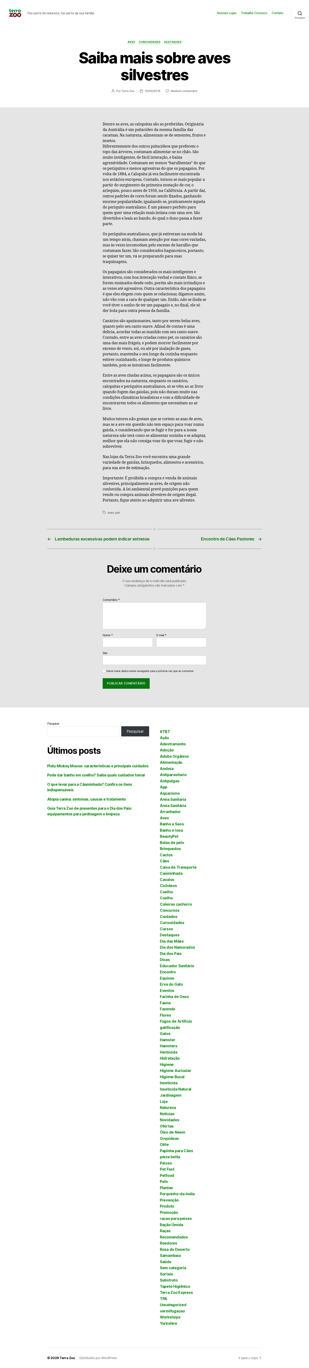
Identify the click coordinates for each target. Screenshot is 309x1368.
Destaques (173, 42)
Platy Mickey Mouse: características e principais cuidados (97, 766)
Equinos (167, 978)
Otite (164, 1144)
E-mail (161, 635)
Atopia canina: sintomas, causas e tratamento (86, 799)
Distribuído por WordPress (98, 1358)
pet (117, 512)
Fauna (165, 1003)
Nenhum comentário (184, 91)
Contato (277, 13)
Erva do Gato (171, 984)
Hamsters (168, 1046)
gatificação (170, 1027)
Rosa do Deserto (175, 1249)
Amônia (166, 768)
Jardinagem (170, 1095)
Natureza (168, 1107)
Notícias (167, 1114)
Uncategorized (173, 1305)
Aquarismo (170, 793)
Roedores (168, 1243)
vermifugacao (172, 1311)
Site (105, 653)
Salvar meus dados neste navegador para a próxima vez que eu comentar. (150, 671)
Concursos (170, 910)
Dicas (165, 959)
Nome (108, 635)
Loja (164, 1101)
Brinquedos (170, 848)
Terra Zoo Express (176, 1292)
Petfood (167, 1175)
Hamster (167, 1040)
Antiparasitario (173, 775)
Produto (167, 1206)
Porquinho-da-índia (177, 1194)
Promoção (169, 1212)
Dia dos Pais (171, 953)
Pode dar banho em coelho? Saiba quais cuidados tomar (96, 775)
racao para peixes (176, 1218)
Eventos (167, 990)
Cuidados (168, 916)
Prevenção (169, 1200)
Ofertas (167, 1126)
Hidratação (170, 1058)
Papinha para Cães (176, 1151)
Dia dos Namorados (177, 947)
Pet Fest (167, 1169)
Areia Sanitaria (173, 799)
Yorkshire (168, 1323)
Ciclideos (168, 885)
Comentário (111, 600)
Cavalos (167, 879)
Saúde (165, 1262)
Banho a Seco (172, 824)
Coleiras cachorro (176, 904)
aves (111, 512)
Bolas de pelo (172, 842)
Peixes (166, 1163)
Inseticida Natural (175, 1089)
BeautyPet (169, 836)
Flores (165, 1015)
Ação (164, 738)
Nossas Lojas (226, 13)
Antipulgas (169, 781)
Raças (165, 1231)
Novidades (169, 1120)
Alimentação (171, 762)
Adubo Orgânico (174, 756)
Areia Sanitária (173, 805)
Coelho (166, 892)
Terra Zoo (127, 91)
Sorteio (166, 1274)
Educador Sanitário (177, 966)
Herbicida (168, 1052)
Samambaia (170, 1255)
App (163, 787)
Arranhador (170, 812)
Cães (164, 861)
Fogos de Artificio (176, 1021)
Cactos (166, 855)
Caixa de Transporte (178, 867)
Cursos (166, 929)
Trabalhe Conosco (254, 13)
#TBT (165, 731)
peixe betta (170, 1157)
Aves (131, 42)
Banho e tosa (171, 830)
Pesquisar (53, 723)
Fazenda (167, 1009)
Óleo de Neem (172, 1132)
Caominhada (171, 873)
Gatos (165, 1033)
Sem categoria (173, 1268)
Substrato (169, 1280)
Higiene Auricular (175, 1070)
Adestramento (173, 744)
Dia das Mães (172, 941)
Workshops (170, 1317)
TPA (163, 1299)
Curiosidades (150, 42)
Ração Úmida (171, 1225)
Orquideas (169, 1138)
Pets (164, 1181)
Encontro (168, 972)
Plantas (166, 1188)
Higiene (167, 1064)
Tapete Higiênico (175, 1286)
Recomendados (174, 1237)
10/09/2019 (152, 91)
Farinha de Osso (174, 996)
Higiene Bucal (172, 1077)
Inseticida (168, 1083)
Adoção (167, 750)
